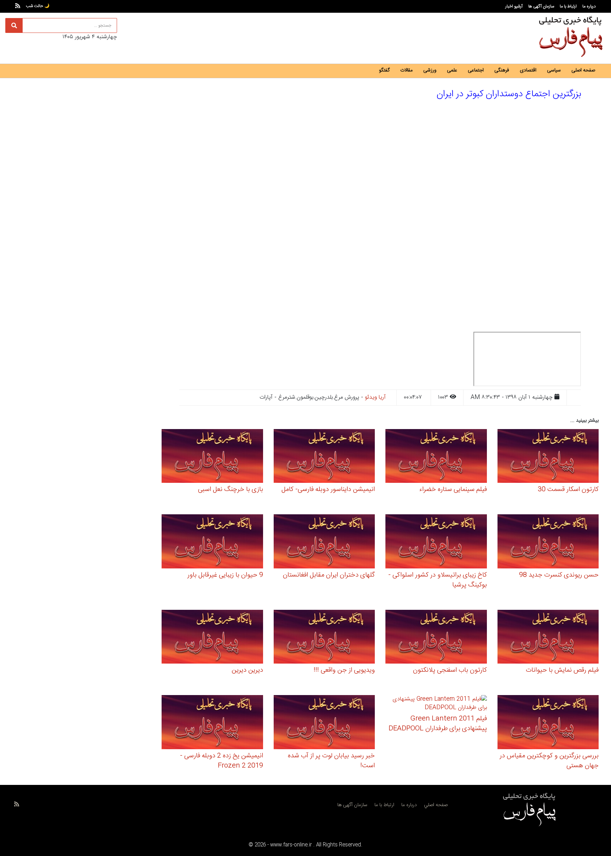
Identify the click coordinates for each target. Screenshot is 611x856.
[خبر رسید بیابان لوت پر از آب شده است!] (324, 723)
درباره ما (589, 6)
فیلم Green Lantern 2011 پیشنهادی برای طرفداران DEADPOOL (438, 723)
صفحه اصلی (583, 70)
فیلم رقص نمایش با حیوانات (562, 670)
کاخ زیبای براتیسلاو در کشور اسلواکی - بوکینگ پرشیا (437, 580)
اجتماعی (476, 70)
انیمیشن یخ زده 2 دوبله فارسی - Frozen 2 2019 (221, 761)
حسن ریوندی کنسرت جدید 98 (559, 575)
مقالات (406, 70)
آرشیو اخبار (514, 6)
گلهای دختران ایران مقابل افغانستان (329, 575)
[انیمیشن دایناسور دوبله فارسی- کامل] (324, 457)
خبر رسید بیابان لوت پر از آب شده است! (331, 761)
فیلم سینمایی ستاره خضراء (453, 489)
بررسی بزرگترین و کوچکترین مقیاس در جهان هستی (549, 761)
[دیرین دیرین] (212, 638)
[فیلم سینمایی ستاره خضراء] (436, 457)
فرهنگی (501, 70)
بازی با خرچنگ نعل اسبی (230, 489)
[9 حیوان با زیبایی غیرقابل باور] (212, 542)
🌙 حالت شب (38, 6)
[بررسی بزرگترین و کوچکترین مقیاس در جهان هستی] (548, 723)
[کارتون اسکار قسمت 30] (548, 457)
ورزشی (429, 70)
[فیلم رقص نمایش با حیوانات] (548, 638)
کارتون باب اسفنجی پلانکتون (450, 670)
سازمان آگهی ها (541, 6)
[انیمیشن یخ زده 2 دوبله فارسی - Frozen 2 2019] (212, 723)
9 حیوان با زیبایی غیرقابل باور (225, 575)
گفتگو (384, 70)
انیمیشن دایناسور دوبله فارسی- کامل (328, 489)
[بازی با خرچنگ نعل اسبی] (212, 457)
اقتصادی (528, 70)
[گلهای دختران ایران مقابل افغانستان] (324, 542)
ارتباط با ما (568, 6)
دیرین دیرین (247, 670)
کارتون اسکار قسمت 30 (568, 489)
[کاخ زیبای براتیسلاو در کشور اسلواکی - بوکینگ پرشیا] (436, 542)
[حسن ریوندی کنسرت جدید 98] (548, 542)
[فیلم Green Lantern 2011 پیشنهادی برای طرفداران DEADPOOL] (436, 705)
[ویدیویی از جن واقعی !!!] (324, 638)
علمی (452, 70)
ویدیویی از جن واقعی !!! (344, 670)
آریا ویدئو (375, 397)
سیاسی (554, 70)
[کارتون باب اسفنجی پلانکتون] (436, 638)
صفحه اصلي (436, 805)
